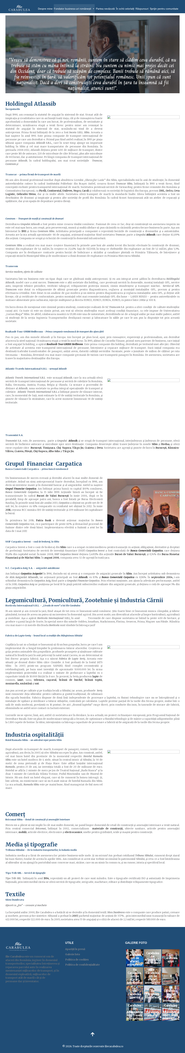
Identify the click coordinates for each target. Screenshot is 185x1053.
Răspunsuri (142, 8)
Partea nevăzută (105, 8)
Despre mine (45, 8)
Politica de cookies (77, 959)
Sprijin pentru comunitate (164, 8)
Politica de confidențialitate (82, 964)
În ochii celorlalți (125, 8)
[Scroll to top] (92, 1034)
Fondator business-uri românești (72, 8)
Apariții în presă (75, 949)
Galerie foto (72, 954)
